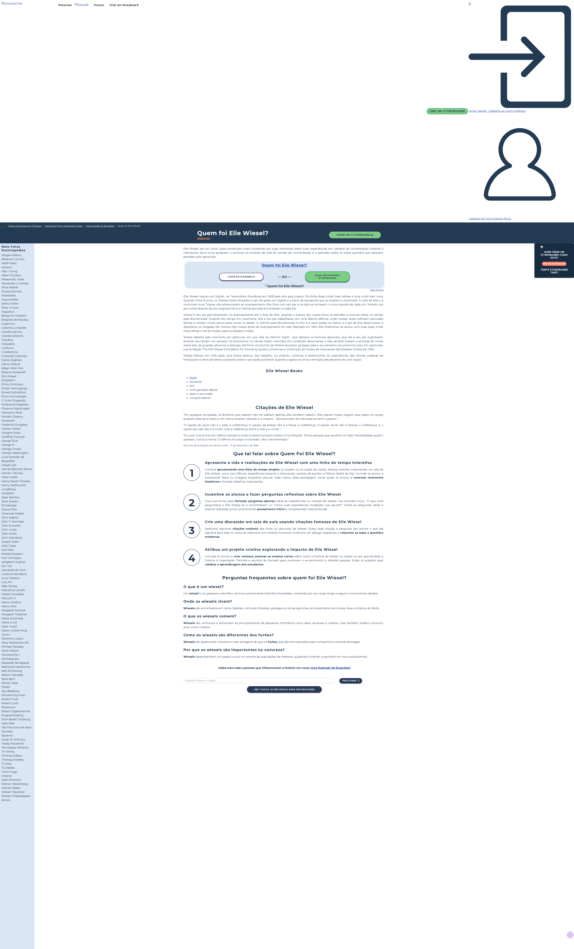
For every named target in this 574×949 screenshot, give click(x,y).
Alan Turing (9, 271)
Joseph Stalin (10, 541)
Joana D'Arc (9, 509)
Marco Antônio (11, 602)
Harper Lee (8, 465)
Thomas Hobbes (12, 759)
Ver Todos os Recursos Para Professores (284, 689)
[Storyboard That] (11, 3)
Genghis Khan (11, 432)
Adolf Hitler (9, 263)
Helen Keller (9, 477)
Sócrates (7, 731)
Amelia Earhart (11, 291)
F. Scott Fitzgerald (13, 400)
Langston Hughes (13, 562)
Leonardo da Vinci (13, 570)
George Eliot (9, 441)
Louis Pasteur (10, 578)
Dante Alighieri (11, 360)
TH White (7, 751)
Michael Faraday (12, 646)
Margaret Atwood (13, 610)
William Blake (10, 788)
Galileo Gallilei (11, 428)
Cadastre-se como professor (507, 111)
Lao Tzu (6, 566)
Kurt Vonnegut (11, 558)
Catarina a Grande (13, 327)
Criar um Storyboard (123, 5)
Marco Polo (9, 606)
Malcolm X (8, 598)
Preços (99, 5)
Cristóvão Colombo (14, 356)
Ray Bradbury (10, 691)
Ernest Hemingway (14, 388)
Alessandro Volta (12, 279)
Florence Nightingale (15, 408)
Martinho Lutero (12, 638)
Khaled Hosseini (12, 554)
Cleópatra (7, 344)
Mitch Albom (10, 650)
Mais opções (377, 290)
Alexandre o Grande (14, 283)
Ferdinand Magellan (15, 404)
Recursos (65, 5)
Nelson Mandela (12, 675)
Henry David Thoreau (15, 481)
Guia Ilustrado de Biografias (100, 226)
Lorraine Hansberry (14, 574)
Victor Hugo (9, 771)
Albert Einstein (11, 275)
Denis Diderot (10, 364)
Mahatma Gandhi (13, 590)
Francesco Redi (11, 412)
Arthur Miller (9, 303)
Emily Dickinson (12, 384)
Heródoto (7, 493)
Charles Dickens (12, 336)
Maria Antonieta (12, 618)
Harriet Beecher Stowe (16, 469)
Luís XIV (6, 582)
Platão (5, 687)
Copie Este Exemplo (241, 276)
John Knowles (10, 525)
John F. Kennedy (12, 521)
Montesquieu (10, 658)
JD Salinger (9, 505)
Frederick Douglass (14, 424)
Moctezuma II (10, 654)
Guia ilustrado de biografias (330, 668)
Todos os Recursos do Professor (24, 226)
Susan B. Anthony (13, 739)
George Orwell (11, 449)
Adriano (6, 267)
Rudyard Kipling (12, 715)
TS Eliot (6, 763)
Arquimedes (9, 299)
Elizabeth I (8, 380)
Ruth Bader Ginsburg (15, 719)
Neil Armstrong (11, 671)
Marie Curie (9, 622)
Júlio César (8, 545)
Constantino (9, 352)
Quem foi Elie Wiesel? (284, 265)
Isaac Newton (10, 497)
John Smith (9, 533)
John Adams (9, 517)
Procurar (349, 680)
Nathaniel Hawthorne (15, 667)
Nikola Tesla (9, 683)
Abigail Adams (11, 255)
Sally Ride (8, 723)
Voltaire (6, 776)
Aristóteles (8, 295)
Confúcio (7, 348)
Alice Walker (9, 287)
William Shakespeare (15, 796)
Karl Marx (7, 549)
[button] (83, 5)
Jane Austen (9, 501)
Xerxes (5, 800)
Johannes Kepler (12, 513)
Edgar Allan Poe (12, 368)
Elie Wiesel (8, 376)
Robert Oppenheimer (15, 711)
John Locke (9, 529)
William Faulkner (13, 792)
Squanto (7, 735)
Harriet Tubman (12, 473)
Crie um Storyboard (447, 111)
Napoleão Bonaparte (15, 663)
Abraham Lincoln (13, 259)
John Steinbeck (11, 537)
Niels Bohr (8, 679)
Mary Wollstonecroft (15, 642)
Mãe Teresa (9, 586)
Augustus (7, 311)
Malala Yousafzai (12, 594)
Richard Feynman (13, 695)
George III (7, 445)
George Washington (15, 453)
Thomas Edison (11, 755)
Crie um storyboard (554, 264)
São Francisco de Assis (16, 727)
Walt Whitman (11, 780)
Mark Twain (9, 626)
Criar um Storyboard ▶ (354, 235)
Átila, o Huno (10, 307)
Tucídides (8, 767)
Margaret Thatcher (14, 614)
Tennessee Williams (15, 747)
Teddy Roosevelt (12, 743)
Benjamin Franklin (13, 315)
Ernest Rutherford (13, 392)
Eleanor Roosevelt (13, 372)
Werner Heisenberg (14, 784)
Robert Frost (9, 699)
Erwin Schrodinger (13, 396)
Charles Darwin (11, 332)
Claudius (7, 340)
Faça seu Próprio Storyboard (327, 276)
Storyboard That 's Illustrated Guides (63, 226)
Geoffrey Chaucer (13, 436)
